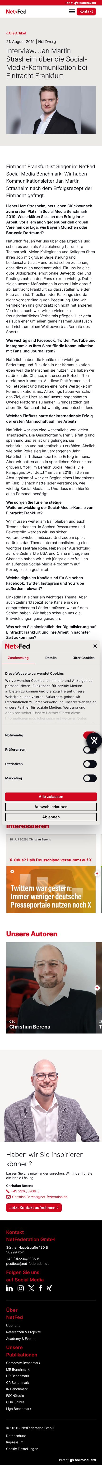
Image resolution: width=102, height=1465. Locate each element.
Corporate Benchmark (23, 1363)
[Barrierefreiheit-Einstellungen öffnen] (94, 740)
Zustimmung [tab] (18, 658)
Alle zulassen (51, 796)
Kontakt (86, 11)
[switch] (90, 750)
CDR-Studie (15, 1402)
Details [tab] (51, 658)
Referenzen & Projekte (23, 1332)
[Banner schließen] (95, 646)
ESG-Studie (15, 1396)
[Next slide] (97, 873)
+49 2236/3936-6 (25, 1191)
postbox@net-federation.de (27, 1263)
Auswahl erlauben (51, 806)
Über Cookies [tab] (84, 658)
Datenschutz (16, 1436)
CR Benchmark (17, 1382)
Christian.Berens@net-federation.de (40, 1197)
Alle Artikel (17, 33)
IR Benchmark (17, 1389)
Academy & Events (20, 1339)
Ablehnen (51, 817)
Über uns (13, 1325)
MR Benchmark (18, 1369)
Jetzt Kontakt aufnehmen (32, 1207)
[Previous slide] (5, 873)
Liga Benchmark (18, 1409)
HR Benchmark (17, 1376)
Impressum (14, 1442)
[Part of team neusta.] (51, 2)
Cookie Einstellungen (22, 1449)
